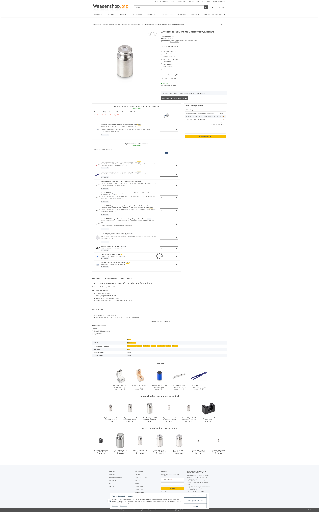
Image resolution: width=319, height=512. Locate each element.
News (172, 1)
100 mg (128, 339)
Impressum (115, 506)
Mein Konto (165, 1)
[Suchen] (206, 7)
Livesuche (137, 474)
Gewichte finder (181, 1)
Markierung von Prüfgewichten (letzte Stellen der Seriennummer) (204, 116)
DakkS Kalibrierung (131, 342)
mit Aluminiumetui (168, 66)
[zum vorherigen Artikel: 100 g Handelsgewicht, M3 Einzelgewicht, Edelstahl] (221, 24)
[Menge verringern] (161, 129)
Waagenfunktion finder (219, 1)
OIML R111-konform (131, 345)
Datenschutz (123, 506)
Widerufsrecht (113, 474)
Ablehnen (195, 506)
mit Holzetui (166, 69)
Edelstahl (140, 345)
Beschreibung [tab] (97, 278)
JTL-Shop (310, 510)
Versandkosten (139, 486)
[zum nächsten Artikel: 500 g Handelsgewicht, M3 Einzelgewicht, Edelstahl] (225, 24)
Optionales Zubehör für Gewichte (195, 119)
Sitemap (137, 483)
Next (224, 445)
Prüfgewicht (175, 345)
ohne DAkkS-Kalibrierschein (170, 54)
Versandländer (139, 489)
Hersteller (137, 480)
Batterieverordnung (140, 492)
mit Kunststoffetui (168, 64)
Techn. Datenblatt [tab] (111, 278)
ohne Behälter (167, 61)
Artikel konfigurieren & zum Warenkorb (195, 501)
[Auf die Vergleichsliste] (150, 34)
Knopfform (168, 345)
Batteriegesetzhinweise (115, 477)
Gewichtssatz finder (193, 1)
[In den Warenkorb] (93, 30)
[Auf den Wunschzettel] (155, 34)
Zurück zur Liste (97, 24)
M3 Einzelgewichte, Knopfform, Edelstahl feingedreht (182, 40)
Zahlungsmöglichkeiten (141, 477)
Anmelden (172, 488)
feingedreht (153, 345)
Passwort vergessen (166, 492)
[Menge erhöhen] (176, 129)
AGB (110, 483)
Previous (95, 445)
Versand (174, 78)
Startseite (156, 1)
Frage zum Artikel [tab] (126, 278)
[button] (212, 7)
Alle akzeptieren (195, 495)
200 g (128, 349)
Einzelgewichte (146, 345)
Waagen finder (206, 1)
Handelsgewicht (161, 345)
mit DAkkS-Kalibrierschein (170, 56)
